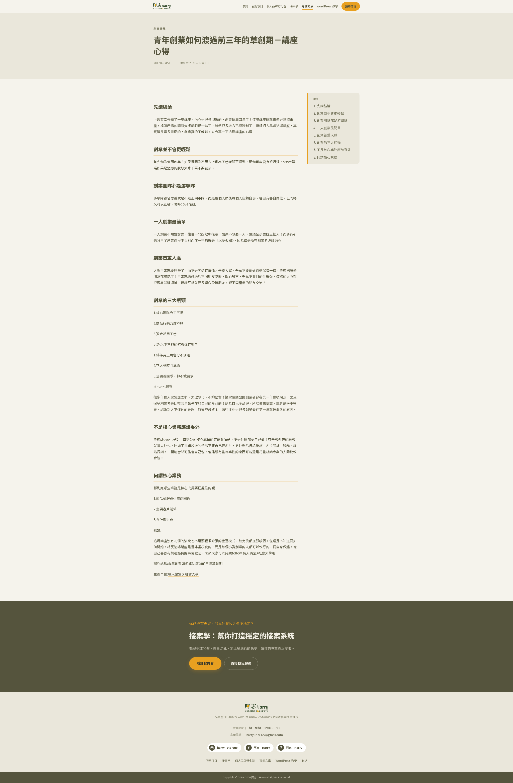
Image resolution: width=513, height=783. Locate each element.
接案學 (294, 6)
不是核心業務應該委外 (334, 149)
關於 (245, 6)
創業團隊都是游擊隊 (332, 120)
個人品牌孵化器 (276, 6)
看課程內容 (205, 663)
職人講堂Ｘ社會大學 (183, 574)
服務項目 (257, 6)
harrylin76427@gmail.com (264, 734)
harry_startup (227, 748)
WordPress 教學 (327, 6)
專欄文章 (307, 6)
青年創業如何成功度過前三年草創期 (195, 563)
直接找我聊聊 (241, 663)
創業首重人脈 (327, 135)
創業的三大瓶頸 (329, 142)
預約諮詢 (350, 6)
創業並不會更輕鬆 (330, 112)
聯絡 (304, 760)
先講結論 (323, 105)
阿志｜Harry (262, 748)
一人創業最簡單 (329, 127)
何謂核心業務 (327, 157)
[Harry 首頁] (162, 6)
